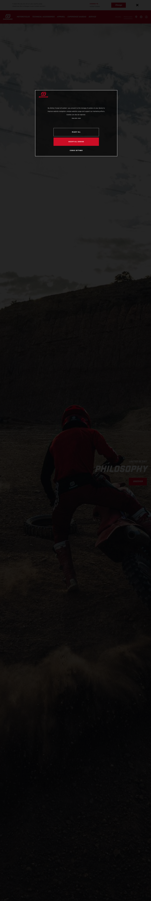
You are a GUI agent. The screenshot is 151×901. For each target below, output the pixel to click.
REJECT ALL (76, 132)
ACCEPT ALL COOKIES (76, 142)
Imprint (79, 118)
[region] (76, 123)
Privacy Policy (74, 118)
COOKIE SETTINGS (76, 150)
